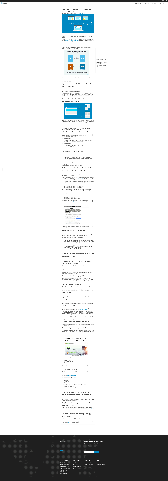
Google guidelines (73, 317)
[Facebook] (1, 173)
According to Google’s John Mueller (71, 40)
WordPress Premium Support (65, 468)
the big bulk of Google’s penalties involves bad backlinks (75, 201)
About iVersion (145, 0)
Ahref (91, 408)
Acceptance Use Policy (101, 464)
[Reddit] (1, 178)
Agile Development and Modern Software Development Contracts (101, 66)
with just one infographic (71, 375)
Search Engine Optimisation (77, 462)
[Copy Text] (1, 180)
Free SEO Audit (75, 464)
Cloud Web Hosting (88, 462)
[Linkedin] (1, 171)
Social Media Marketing (77, 466)
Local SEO (74, 468)
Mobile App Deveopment (64, 466)
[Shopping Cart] (159, 0)
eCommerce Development (64, 464)
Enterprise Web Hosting (89, 464)
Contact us (154, 0)
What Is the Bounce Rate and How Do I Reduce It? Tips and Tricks (101, 59)
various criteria (80, 178)
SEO (84, 13)
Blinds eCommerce (63, 473)
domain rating (68, 239)
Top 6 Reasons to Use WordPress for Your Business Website (100, 55)
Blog (150, 0)
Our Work (159, 3)
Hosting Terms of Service (101, 462)
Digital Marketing (80, 13)
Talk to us (69, 422)
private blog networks (83, 309)
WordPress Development (64, 462)
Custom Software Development (63, 471)
